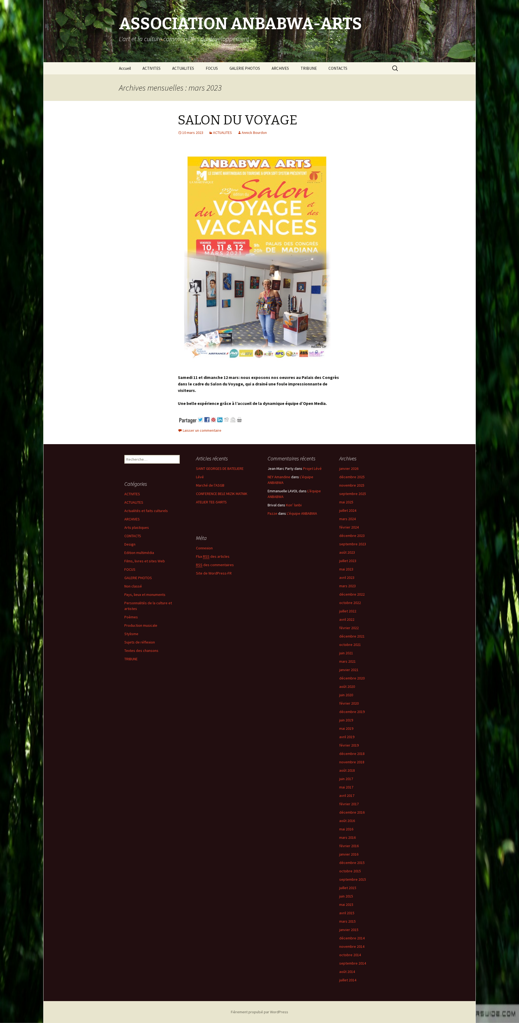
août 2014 (347, 971)
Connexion (204, 548)
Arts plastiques (136, 527)
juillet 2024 (347, 510)
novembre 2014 (351, 946)
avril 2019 (346, 736)
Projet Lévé (312, 468)
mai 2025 (346, 502)
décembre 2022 (352, 594)
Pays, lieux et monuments (144, 594)
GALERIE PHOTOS (244, 68)
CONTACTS (337, 68)
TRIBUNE (309, 68)
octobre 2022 (350, 602)
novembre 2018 (351, 762)
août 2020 (347, 686)
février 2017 (349, 803)
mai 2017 (346, 787)
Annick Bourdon (254, 132)
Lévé (200, 476)
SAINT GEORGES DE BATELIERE (220, 468)
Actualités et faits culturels (146, 510)
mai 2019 (346, 728)
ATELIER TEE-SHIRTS (211, 502)
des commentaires (215, 564)
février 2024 (349, 527)
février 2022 (349, 627)
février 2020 (349, 703)
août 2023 (347, 552)
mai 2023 (346, 569)
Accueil (125, 68)
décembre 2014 (352, 938)
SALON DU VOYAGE (237, 120)
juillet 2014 (347, 980)
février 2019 (349, 745)
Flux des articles (212, 556)
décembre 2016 (352, 812)
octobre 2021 (350, 644)
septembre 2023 (352, 544)
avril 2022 (346, 619)
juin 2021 (346, 653)
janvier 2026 (348, 468)
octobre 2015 (350, 871)
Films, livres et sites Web (144, 561)
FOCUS (212, 68)
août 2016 (347, 820)
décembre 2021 (352, 636)
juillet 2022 (347, 611)
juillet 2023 (347, 560)
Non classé (133, 586)
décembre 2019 (352, 711)
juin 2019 (346, 720)
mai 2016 (346, 829)
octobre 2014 (350, 954)
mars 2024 (347, 518)
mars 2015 (347, 921)
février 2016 (349, 845)
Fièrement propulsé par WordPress (259, 1011)
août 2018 (347, 770)
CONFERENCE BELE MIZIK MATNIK (221, 493)
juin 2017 (346, 778)
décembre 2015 (352, 862)
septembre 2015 (352, 879)
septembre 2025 (352, 493)
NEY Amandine (279, 476)
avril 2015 (346, 912)
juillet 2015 (347, 887)
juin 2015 (346, 896)
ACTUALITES (183, 68)
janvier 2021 (348, 669)
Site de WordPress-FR (214, 573)
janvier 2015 (348, 929)
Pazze (272, 513)
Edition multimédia (139, 552)
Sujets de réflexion (139, 642)
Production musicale (140, 625)
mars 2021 (347, 661)
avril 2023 (346, 577)
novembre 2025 (351, 485)
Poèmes (131, 617)
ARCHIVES (280, 68)
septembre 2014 (352, 963)
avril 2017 (346, 795)
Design (129, 544)
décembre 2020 (352, 678)
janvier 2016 (348, 854)
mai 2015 (346, 904)
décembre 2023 (352, 535)
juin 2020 (346, 694)
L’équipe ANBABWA (302, 513)
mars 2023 (347, 585)
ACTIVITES (151, 68)
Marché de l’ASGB (210, 485)
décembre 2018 (352, 753)
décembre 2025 (352, 476)
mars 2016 (347, 837)
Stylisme (131, 633)
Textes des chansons (141, 650)
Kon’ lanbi (294, 505)
